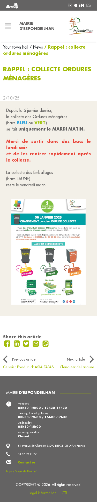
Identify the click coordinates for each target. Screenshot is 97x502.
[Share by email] (36, 343)
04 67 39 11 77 (27, 454)
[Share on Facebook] (8, 343)
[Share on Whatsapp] (45, 343)
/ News (36, 47)
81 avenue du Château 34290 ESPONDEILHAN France (51, 445)
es (88, 5)
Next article (76, 359)
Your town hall (16, 47)
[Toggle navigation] (8, 26)
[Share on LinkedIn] (17, 343)
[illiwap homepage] (22, 5)
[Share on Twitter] (27, 343)
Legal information (42, 493)
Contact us (26, 462)
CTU (65, 493)
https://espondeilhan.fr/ (21, 471)
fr (70, 5)
